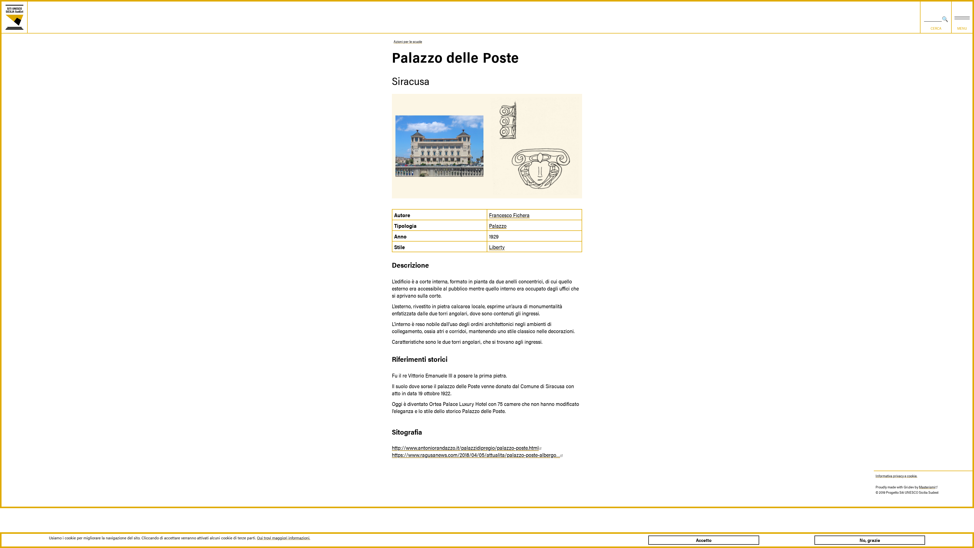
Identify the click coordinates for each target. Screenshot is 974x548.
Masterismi (927, 486)
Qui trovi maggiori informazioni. (283, 538)
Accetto (703, 540)
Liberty (497, 247)
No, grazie (870, 540)
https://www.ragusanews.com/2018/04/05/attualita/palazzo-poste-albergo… (476, 454)
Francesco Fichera (509, 215)
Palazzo (498, 225)
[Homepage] (14, 17)
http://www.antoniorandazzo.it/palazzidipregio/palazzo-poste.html (465, 447)
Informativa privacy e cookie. (896, 475)
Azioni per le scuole (408, 41)
